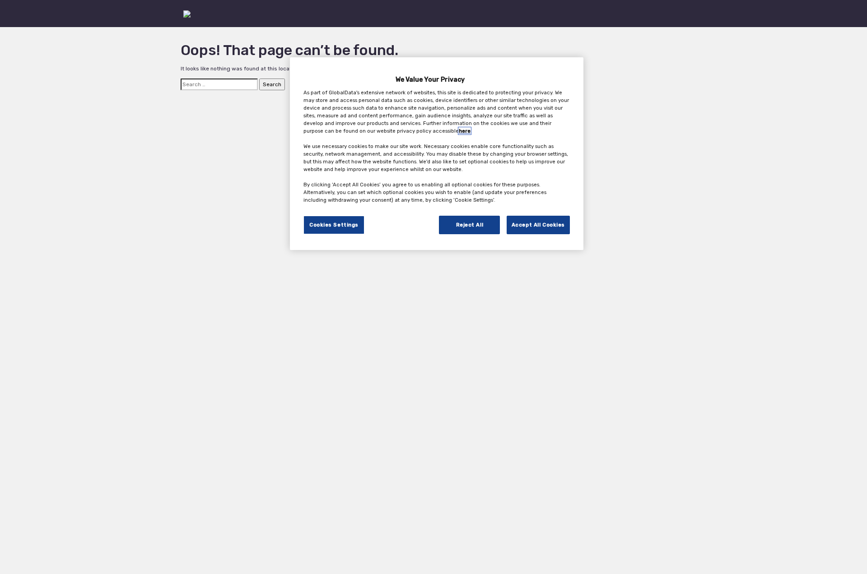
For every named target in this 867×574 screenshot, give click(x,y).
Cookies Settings (334, 225)
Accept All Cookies (538, 225)
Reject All (470, 225)
